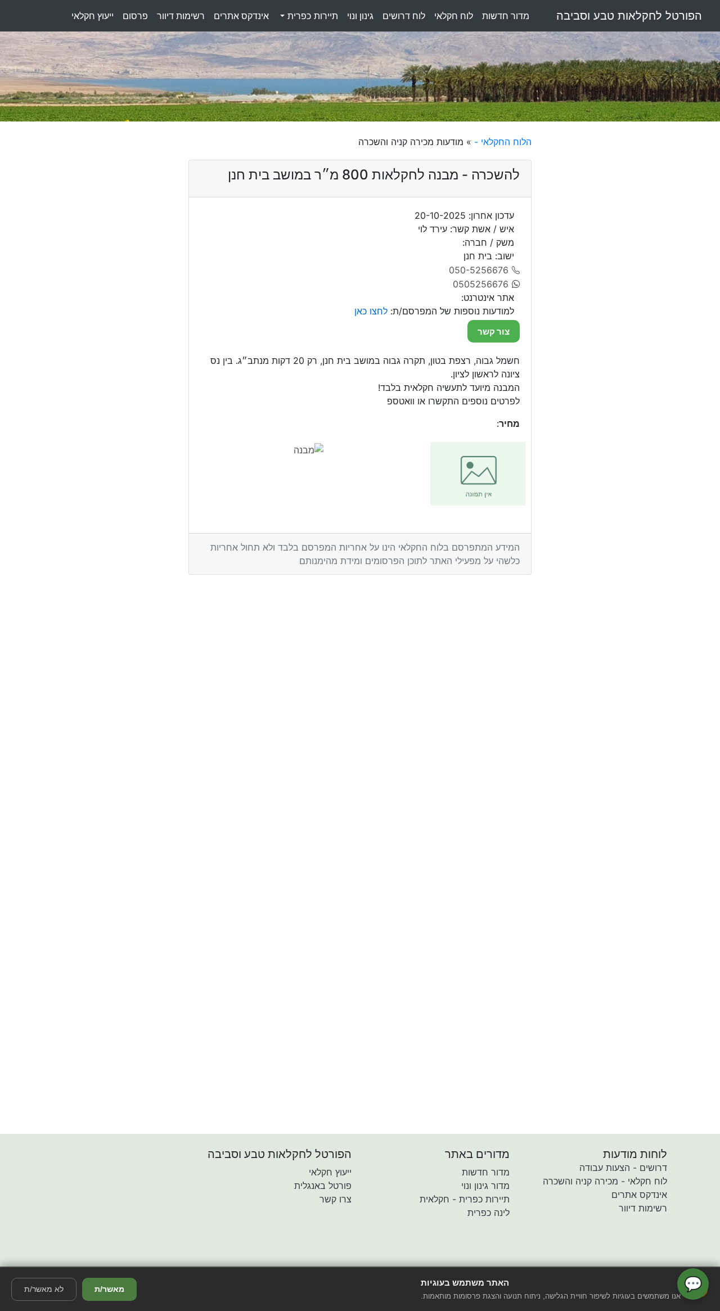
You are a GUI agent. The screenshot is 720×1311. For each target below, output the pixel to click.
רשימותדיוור (181, 15)
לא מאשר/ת (44, 1289)
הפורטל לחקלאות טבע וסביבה (629, 15)
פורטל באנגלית (323, 1185)
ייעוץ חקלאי (330, 1172)
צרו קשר (336, 1199)
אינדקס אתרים (639, 1194)
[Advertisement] (630, 303)
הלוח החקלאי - (501, 141)
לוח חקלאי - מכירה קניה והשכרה (605, 1181)
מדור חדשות (486, 1172)
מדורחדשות (505, 15)
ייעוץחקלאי (92, 15)
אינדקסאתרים (241, 15)
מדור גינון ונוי (485, 1185)
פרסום (135, 15)
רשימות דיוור (643, 1208)
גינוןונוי (360, 15)
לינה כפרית (488, 1212)
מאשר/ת (109, 1289)
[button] (294, 1259)
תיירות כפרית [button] (311, 15)
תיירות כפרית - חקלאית (465, 1199)
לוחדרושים (403, 15)
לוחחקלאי (453, 15)
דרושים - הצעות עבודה (623, 1167)
